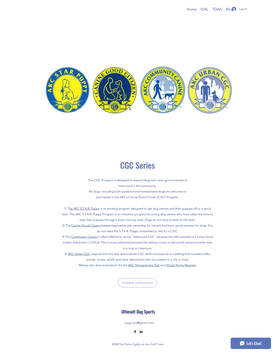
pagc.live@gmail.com (139, 323)
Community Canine (84, 237)
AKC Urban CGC (79, 254)
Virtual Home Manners (181, 265)
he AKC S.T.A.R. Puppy (84, 208)
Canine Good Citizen (85, 225)
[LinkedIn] (141, 332)
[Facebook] (135, 332)
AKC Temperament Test (143, 265)
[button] (137, 282)
